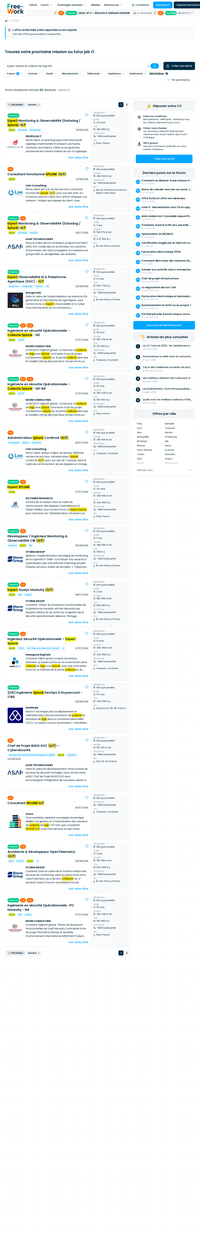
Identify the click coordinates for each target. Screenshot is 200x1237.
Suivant (32, 104)
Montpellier (143, 436)
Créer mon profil (164, 159)
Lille (167, 441)
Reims (168, 445)
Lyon (139, 428)
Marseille (169, 423)
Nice (139, 432)
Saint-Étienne (144, 449)
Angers (168, 458)
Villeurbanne (171, 463)
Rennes (141, 445)
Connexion (142, 5)
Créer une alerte (182, 66)
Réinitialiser (157, 73)
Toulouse (170, 428)
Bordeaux (142, 441)
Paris (139, 423)
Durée (49, 73)
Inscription (163, 5)
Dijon (139, 458)
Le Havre (169, 449)
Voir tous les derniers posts (164, 325)
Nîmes (140, 463)
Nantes (168, 432)
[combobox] (83, 66)
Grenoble (170, 454)
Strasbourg (171, 436)
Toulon (141, 454)
